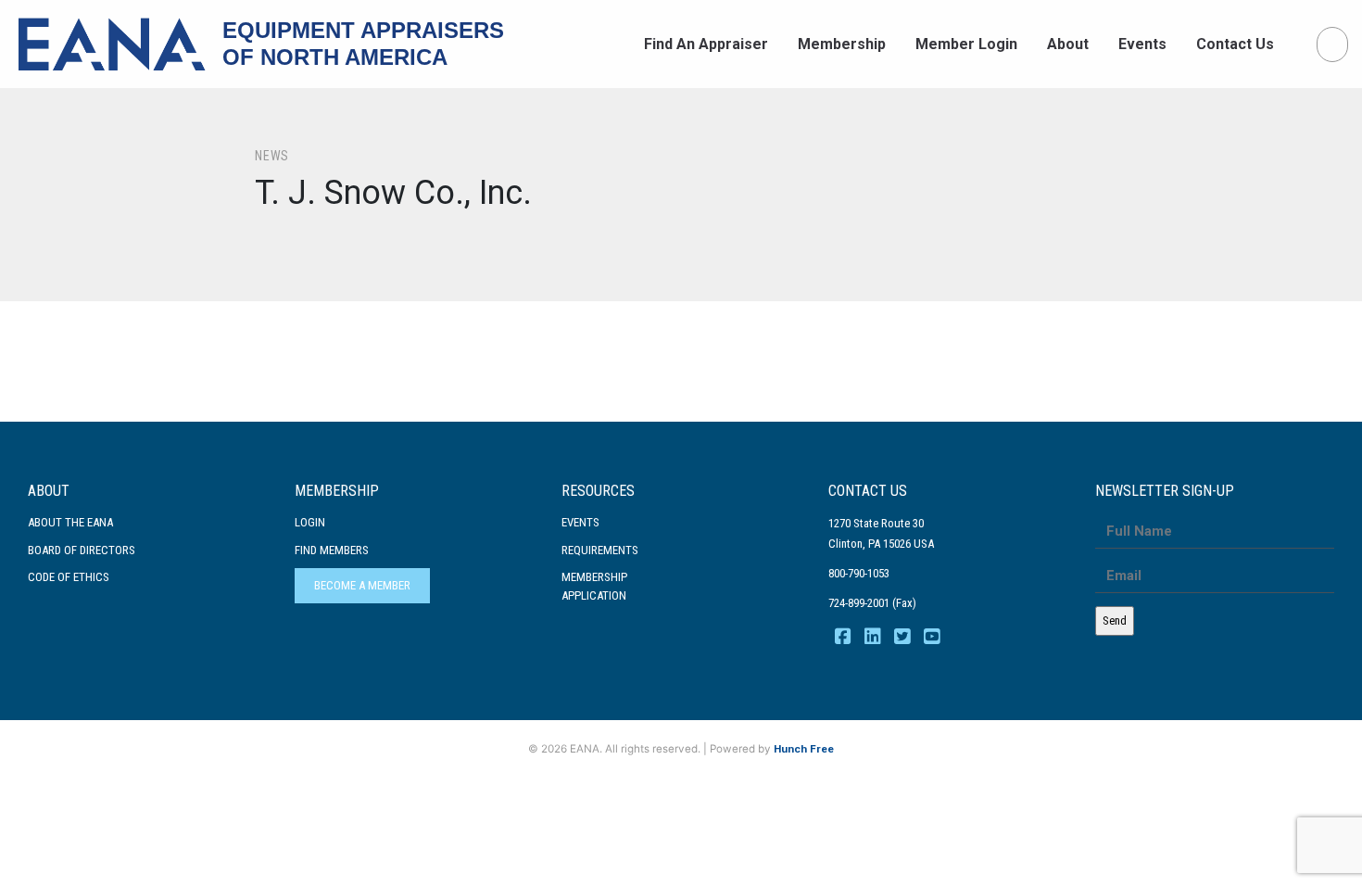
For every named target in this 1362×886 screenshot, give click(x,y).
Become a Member (362, 585)
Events (1142, 44)
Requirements (599, 550)
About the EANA (70, 522)
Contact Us (1235, 44)
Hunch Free (804, 748)
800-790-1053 (858, 573)
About (1068, 44)
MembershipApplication (594, 586)
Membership (842, 44)
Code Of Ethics (68, 577)
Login (310, 522)
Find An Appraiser (706, 44)
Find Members (332, 550)
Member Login (966, 44)
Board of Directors (81, 550)
